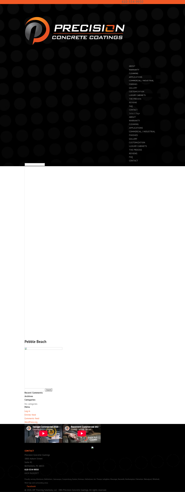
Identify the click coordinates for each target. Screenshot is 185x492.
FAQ (131, 157)
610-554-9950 (32, 469)
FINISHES (133, 135)
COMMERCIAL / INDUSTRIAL (141, 80)
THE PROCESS (135, 149)
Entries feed (30, 414)
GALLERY (133, 138)
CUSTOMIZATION (137, 142)
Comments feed (32, 418)
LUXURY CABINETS (137, 95)
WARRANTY (134, 69)
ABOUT (132, 117)
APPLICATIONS (136, 127)
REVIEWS (133, 102)
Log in (27, 411)
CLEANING (133, 73)
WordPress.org (31, 422)
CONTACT (133, 160)
